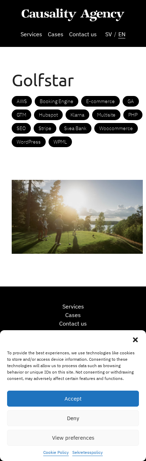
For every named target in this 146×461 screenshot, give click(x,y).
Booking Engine (56, 101)
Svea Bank (75, 128)
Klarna (77, 115)
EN (121, 34)
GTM (21, 115)
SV (108, 34)
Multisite (106, 115)
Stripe (45, 128)
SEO (21, 128)
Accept (73, 398)
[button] (135, 339)
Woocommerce (116, 128)
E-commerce (100, 101)
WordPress (29, 142)
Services (31, 34)
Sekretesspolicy (87, 452)
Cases (55, 34)
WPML (60, 142)
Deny (73, 418)
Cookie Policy (56, 452)
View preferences (73, 437)
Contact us (83, 34)
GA (131, 101)
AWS (22, 101)
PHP (132, 115)
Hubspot (48, 115)
